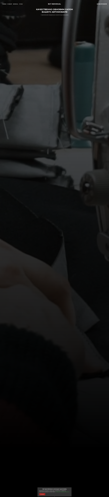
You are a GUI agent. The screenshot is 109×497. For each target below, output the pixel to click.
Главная (4, 4)
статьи (21, 4)
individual (15, 4)
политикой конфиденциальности (62, 491)
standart (9, 4)
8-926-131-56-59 (102, 4)
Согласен (42, 494)
